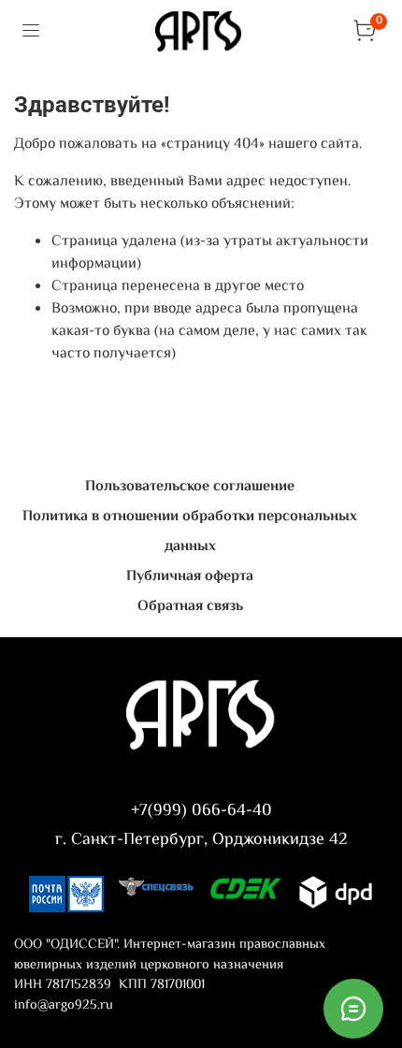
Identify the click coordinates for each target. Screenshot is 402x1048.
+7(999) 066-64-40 (201, 811)
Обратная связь (190, 607)
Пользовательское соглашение (189, 487)
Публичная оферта (189, 577)
